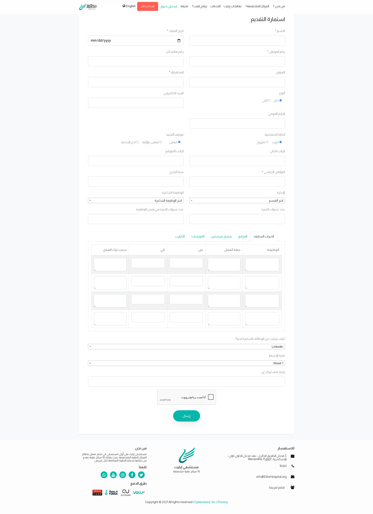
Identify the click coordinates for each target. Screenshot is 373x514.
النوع (282, 93)
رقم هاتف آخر (175, 52)
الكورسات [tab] (197, 236)
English (130, 6)
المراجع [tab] (242, 236)
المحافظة (176, 72)
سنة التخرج (176, 172)
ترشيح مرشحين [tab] (221, 236)
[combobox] (237, 200)
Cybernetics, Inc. (205, 502)
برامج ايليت (200, 6)
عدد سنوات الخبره (273, 209)
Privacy (223, 502)
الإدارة (281, 192)
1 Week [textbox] (278, 363)
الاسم (280, 31)
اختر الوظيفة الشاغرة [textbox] (168, 200)
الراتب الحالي (277, 151)
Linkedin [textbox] (277, 347)
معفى (173, 142)
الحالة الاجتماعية (275, 134)
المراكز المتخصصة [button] (258, 6)
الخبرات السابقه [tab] (264, 236)
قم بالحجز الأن (147, 6)
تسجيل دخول (168, 6)
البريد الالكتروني (174, 93)
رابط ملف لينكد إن (273, 372)
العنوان (280, 72)
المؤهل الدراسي (273, 172)
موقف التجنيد (175, 134)
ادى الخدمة (128, 142)
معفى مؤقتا (151, 142)
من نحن (280, 6)
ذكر (276, 100)
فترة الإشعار (276, 355)
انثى (264, 100)
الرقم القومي (276, 114)
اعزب (275, 142)
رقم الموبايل (276, 52)
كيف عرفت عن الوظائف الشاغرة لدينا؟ (260, 339)
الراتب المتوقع (175, 151)
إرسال (187, 415)
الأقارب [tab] (180, 236)
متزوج (261, 142)
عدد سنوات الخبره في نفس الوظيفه (160, 209)
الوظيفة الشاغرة (173, 192)
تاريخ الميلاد (175, 31)
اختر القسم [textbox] (276, 200)
